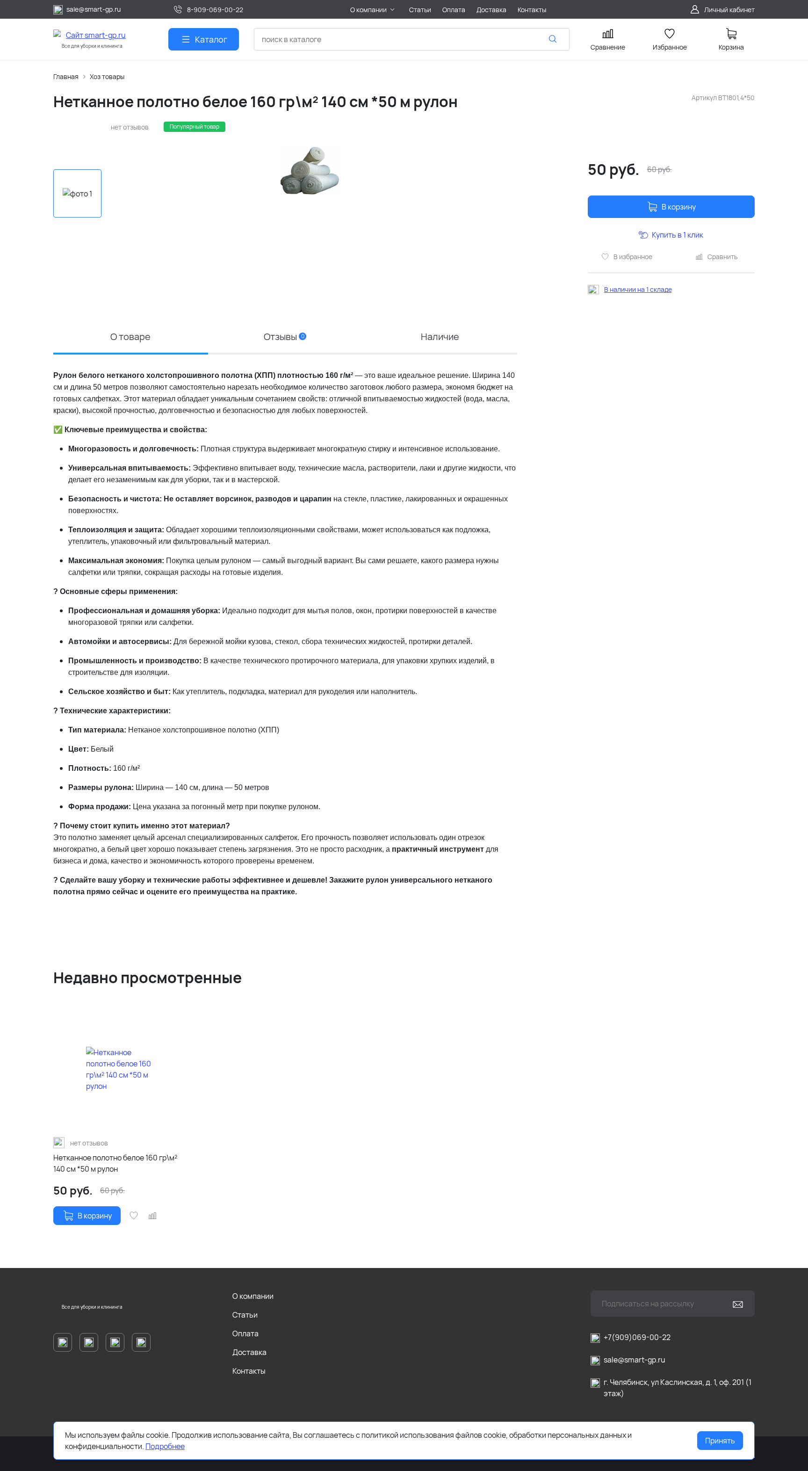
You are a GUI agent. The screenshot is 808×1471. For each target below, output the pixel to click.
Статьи (245, 1315)
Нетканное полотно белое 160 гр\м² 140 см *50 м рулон (115, 1163)
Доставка (249, 1352)
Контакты (249, 1371)
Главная (66, 76)
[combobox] (412, 39)
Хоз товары (107, 76)
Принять (720, 1440)
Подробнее (165, 1446)
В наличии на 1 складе (638, 289)
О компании (253, 1296)
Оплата (245, 1333)
